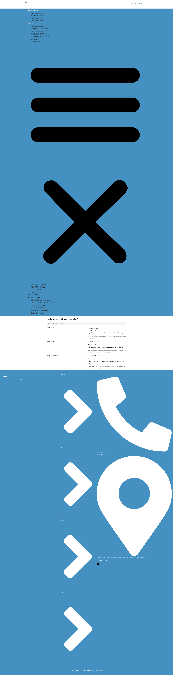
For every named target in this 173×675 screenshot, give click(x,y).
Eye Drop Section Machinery (38, 33)
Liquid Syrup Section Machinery (38, 35)
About (136, 3)
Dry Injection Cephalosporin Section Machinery (43, 30)
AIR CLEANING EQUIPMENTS (34, 22)
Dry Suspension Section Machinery (39, 31)
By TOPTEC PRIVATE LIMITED (94, 327)
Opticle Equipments (36, 17)
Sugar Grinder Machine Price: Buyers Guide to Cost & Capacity (105, 333)
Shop (132, 3)
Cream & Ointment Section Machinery (40, 28)
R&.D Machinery (35, 39)
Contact (140, 3)
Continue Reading (91, 339)
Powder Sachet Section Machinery (39, 38)
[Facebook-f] (98, 564)
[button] (85, 162)
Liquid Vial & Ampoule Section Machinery (41, 36)
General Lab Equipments (37, 13)
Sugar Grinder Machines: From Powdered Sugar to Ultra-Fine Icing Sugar (106, 362)
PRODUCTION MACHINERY (34, 25)
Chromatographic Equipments (38, 12)
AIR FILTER (30, 23)
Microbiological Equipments (38, 15)
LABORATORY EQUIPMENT (33, 10)
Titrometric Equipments (37, 20)
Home (128, 3)
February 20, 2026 (92, 330)
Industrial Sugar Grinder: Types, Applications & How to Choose (105, 347)
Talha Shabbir (99, 670)
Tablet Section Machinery (37, 41)
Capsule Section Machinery (37, 26)
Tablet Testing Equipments (37, 18)
